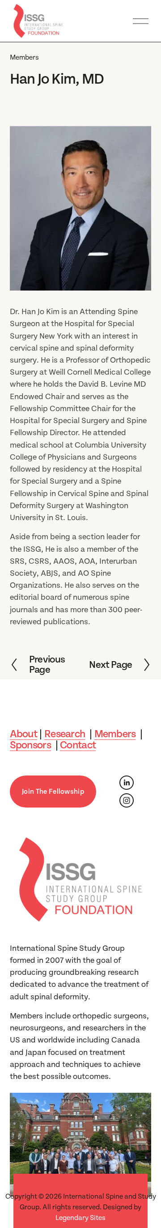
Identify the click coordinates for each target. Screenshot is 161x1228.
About (23, 734)
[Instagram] (126, 800)
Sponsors (30, 745)
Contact (78, 745)
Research (64, 734)
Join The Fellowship (53, 792)
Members (24, 57)
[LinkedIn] (126, 783)
